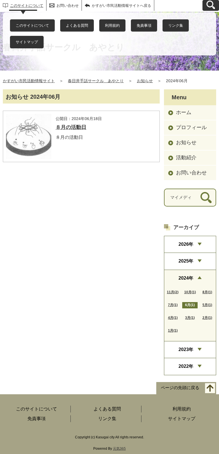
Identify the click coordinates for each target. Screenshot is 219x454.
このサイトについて (26, 5)
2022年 (186, 366)
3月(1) (190, 318)
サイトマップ (27, 42)
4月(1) (173, 318)
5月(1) (207, 305)
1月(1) (173, 331)
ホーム (183, 112)
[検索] (206, 197)
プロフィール (191, 127)
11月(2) (173, 292)
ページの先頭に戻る (180, 387)
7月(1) (173, 305)
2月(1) (207, 318)
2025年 (186, 261)
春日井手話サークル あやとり (96, 81)
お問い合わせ (67, 5)
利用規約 (112, 25)
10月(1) (190, 292)
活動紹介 (186, 157)
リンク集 (175, 25)
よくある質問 (77, 25)
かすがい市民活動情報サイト (29, 81)
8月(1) (207, 292)
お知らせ (145, 81)
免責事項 (144, 25)
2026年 (186, 244)
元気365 (119, 449)
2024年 (186, 278)
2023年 (186, 349)
